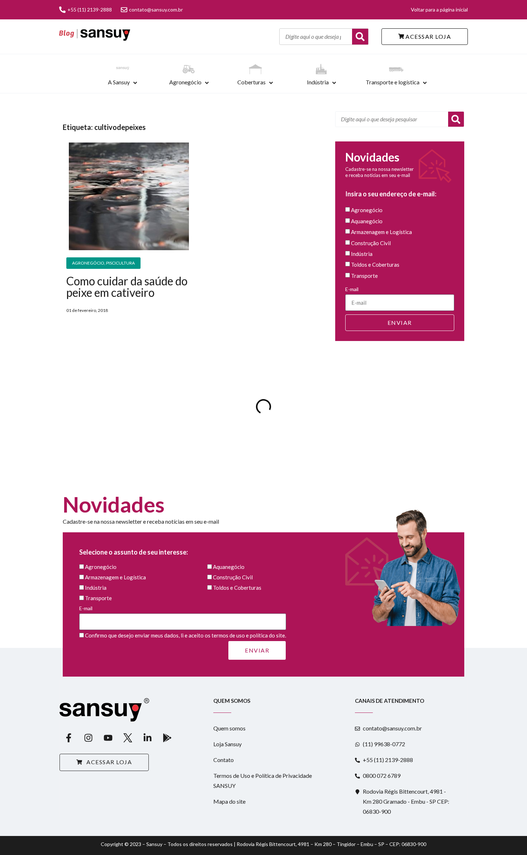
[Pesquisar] (456, 119)
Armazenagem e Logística (381, 232)
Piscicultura (120, 263)
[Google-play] (167, 738)
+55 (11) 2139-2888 (89, 9)
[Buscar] (360, 37)
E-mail (352, 289)
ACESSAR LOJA (427, 36)
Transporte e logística (392, 82)
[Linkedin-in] (147, 738)
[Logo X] (128, 738)
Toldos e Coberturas (375, 265)
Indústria (318, 82)
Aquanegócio (367, 221)
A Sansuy (119, 82)
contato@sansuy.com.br (156, 9)
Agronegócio (185, 82)
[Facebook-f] (68, 738)
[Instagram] (88, 738)
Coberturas (251, 82)
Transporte (364, 275)
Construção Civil (371, 243)
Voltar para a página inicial (439, 9)
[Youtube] (108, 738)
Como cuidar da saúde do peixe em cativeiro (126, 286)
